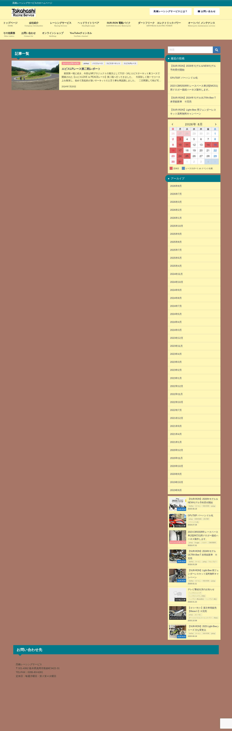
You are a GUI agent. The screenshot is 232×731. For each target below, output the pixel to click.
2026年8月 (176, 186)
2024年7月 (176, 306)
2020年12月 (176, 450)
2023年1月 (176, 378)
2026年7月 (176, 194)
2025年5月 (176, 258)
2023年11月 (176, 346)
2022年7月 (176, 410)
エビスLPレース (130, 63)
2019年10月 (176, 482)
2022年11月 (176, 394)
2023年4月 (176, 354)
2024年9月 (176, 290)
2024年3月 (176, 330)
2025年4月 (176, 266)
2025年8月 (176, 242)
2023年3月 (176, 362)
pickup (86, 63)
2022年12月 (176, 386)
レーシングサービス (71, 63)
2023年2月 (176, 370)
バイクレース (98, 63)
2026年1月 (176, 218)
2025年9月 (176, 234)
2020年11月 (176, 458)
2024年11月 (176, 274)
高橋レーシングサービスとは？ (171, 11)
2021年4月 (176, 434)
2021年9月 (176, 426)
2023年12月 (176, 338)
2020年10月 (176, 466)
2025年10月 (176, 226)
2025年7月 (176, 250)
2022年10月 (176, 402)
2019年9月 (176, 490)
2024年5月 (176, 314)
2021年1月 (176, 442)
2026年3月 (176, 202)
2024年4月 (176, 322)
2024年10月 (176, 282)
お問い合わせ (208, 11)
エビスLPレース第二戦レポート (81, 68)
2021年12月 (176, 418)
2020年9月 (176, 474)
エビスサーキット (113, 63)
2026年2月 (176, 210)
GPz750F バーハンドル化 (185, 78)
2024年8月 (176, 298)
